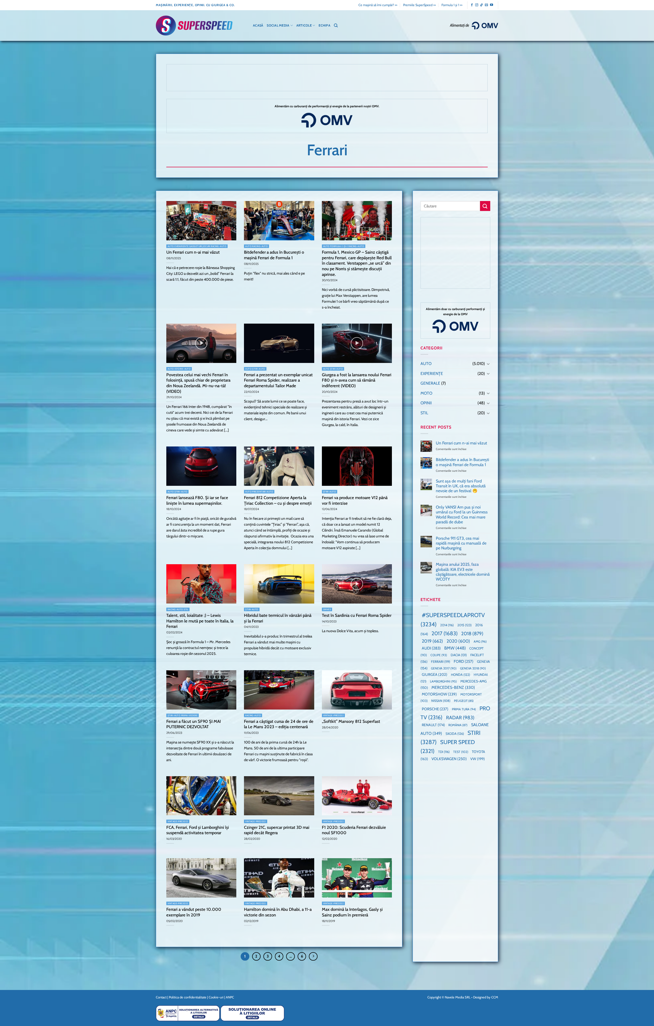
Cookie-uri (216, 997)
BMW (455, 648)
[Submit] (485, 206)
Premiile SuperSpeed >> (419, 5)
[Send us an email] (486, 5)
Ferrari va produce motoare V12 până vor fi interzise (355, 500)
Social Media (278, 25)
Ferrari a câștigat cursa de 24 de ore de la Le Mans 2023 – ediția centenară (278, 724)
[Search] (336, 25)
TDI (444, 752)
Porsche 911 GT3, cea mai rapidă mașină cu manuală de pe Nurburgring (461, 543)
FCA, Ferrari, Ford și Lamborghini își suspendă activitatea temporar (197, 830)
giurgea (434, 675)
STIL (424, 412)
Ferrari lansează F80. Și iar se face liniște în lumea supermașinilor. (197, 500)
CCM (494, 997)
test (460, 752)
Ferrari (440, 661)
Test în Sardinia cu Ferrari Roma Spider (356, 615)
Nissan (440, 701)
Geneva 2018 (473, 668)
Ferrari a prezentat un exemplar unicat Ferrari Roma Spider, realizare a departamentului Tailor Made (278, 380)
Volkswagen (449, 759)
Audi (431, 648)
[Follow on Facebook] (471, 5)
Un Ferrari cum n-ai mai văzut (193, 252)
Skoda (455, 734)
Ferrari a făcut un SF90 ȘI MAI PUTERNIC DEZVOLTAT (193, 724)
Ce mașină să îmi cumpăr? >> (377, 5)
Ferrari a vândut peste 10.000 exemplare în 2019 (193, 912)
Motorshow (439, 694)
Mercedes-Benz (453, 687)
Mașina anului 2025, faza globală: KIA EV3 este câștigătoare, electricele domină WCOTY (463, 572)
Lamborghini (443, 681)
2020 (458, 641)
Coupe (438, 655)
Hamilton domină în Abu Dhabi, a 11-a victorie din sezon (278, 912)
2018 (472, 633)
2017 (444, 633)
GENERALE (430, 383)
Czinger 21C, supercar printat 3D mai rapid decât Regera (276, 830)
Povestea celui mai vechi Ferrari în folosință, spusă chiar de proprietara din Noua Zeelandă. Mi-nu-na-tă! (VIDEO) (198, 383)
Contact (161, 997)
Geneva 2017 (444, 668)
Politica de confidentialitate (187, 997)
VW (477, 759)
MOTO (426, 393)
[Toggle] (488, 364)
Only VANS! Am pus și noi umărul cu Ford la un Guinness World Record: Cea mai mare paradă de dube (462, 515)
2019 (432, 641)
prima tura (464, 709)
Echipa (324, 25)
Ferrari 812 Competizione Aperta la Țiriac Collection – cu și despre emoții (278, 500)
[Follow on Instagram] (476, 5)
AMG (480, 641)
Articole (304, 25)
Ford (463, 661)
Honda (460, 675)
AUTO (426, 363)
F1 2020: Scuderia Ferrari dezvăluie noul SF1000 (354, 830)
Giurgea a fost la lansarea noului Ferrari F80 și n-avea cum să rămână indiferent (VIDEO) (356, 380)
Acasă (258, 25)
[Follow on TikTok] (481, 5)
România (458, 725)
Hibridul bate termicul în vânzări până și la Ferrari (277, 618)
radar (460, 718)
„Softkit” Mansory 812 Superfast (351, 721)
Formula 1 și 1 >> (451, 5)
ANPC (230, 997)
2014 (447, 625)
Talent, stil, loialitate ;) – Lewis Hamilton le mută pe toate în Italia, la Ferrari (199, 621)
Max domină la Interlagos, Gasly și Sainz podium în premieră (352, 912)
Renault (433, 725)
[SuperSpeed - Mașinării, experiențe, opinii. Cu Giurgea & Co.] (194, 25)
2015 (464, 625)
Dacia (459, 655)
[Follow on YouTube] (491, 5)
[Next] (313, 956)
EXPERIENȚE (432, 373)
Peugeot (464, 701)
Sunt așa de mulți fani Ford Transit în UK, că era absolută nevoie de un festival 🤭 (461, 486)
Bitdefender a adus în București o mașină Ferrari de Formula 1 (274, 255)
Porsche (435, 709)
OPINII (426, 403)
